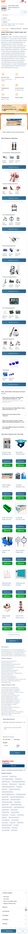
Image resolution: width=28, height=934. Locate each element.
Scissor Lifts (22, 784)
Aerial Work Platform (15, 799)
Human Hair (5, 776)
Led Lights (12, 815)
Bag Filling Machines (19, 807)
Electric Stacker (13, 784)
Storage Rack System (7, 802)
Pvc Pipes (16, 825)
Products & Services (15, 28)
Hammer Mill (5, 797)
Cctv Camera (20, 815)
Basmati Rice (18, 779)
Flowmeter (4, 789)
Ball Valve (4, 817)
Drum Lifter (4, 784)
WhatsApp (22, 109)
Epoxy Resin (17, 802)
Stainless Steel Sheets (16, 804)
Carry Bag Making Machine (18, 781)
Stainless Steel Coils (7, 825)
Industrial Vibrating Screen (8, 786)
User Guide (6, 899)
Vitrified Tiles (20, 822)
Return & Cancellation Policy (10, 901)
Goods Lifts (12, 822)
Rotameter (19, 786)
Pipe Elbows (14, 830)
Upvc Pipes (14, 827)
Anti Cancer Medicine (14, 817)
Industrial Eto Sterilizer (7, 791)
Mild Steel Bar (5, 804)
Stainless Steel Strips (7, 807)
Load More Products (14, 634)
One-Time (7, 739)
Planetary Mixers (15, 812)
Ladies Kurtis (5, 815)
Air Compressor (5, 820)
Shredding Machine (21, 794)
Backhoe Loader (6, 781)
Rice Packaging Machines (8, 794)
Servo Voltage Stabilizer (7, 779)
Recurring (16, 739)
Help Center (6, 896)
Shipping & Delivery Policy (9, 903)
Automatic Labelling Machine (17, 797)
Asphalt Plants (5, 809)
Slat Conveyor (14, 809)
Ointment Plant (5, 812)
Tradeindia (3, 770)
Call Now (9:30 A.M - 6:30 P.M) (10, 110)
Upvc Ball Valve (5, 830)
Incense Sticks (15, 820)
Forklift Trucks (13, 776)
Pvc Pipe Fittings (6, 827)
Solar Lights (5, 822)
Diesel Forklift (5, 799)
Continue (17, 752)
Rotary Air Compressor (14, 789)
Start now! (13, 765)
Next (23, 125)
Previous (5, 125)
